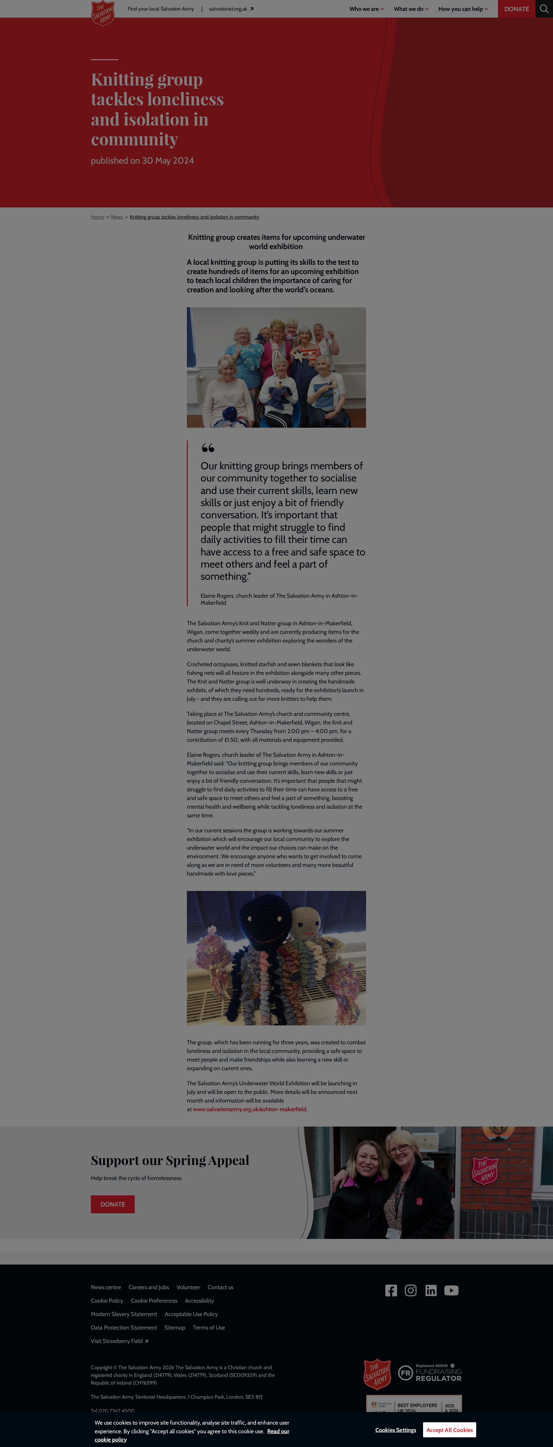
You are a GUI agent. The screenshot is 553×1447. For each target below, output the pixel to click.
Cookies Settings (395, 1430)
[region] (276, 1429)
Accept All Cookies (450, 1430)
